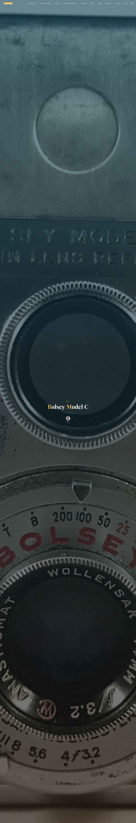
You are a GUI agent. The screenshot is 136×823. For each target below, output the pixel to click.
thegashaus (7, 3)
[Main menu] (132, 3)
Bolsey (68, 401)
